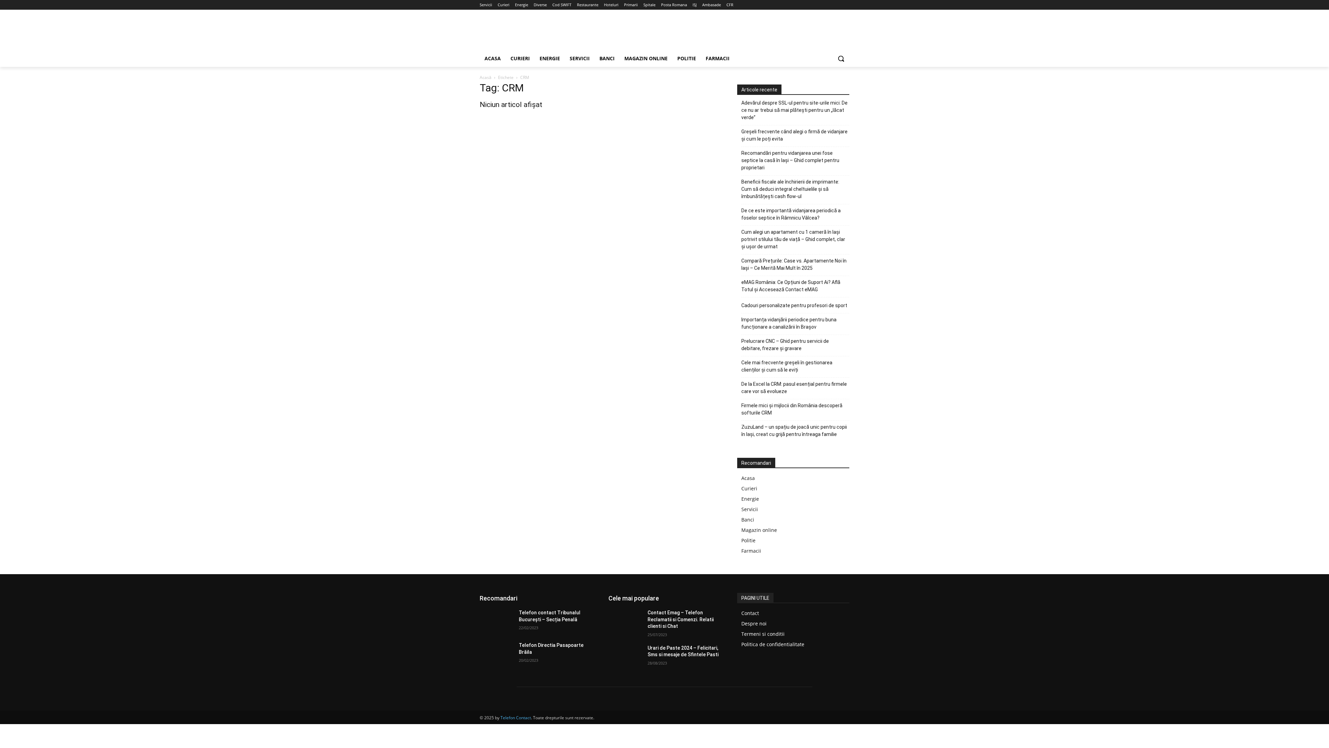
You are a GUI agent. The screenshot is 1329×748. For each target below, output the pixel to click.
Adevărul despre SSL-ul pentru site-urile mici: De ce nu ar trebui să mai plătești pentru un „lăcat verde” (794, 110)
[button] (841, 58)
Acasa (748, 478)
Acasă (485, 77)
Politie (748, 540)
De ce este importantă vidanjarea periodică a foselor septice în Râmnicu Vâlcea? (791, 214)
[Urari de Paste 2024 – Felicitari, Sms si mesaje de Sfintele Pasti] (625, 656)
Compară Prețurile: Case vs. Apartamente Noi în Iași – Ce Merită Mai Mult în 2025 (794, 264)
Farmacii (751, 550)
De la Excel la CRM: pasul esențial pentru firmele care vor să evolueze (794, 387)
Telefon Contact (515, 718)
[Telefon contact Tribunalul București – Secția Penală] (496, 621)
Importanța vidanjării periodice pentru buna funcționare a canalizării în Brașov (789, 323)
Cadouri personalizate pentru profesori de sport (794, 305)
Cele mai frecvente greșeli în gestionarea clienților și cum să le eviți (786, 366)
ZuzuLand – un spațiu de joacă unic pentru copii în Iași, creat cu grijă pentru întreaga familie (794, 430)
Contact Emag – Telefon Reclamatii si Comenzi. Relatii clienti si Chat (681, 619)
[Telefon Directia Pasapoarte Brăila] (496, 654)
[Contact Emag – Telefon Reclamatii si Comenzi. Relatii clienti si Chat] (625, 621)
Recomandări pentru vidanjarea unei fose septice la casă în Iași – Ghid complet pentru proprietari (790, 160)
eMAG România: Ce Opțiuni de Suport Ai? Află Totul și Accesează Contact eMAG (790, 285)
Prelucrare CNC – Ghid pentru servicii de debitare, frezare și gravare (785, 344)
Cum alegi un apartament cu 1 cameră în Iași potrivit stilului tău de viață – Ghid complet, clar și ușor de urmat (793, 239)
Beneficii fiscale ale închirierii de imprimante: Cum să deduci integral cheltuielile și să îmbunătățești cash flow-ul (790, 189)
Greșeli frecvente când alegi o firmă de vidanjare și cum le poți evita (794, 135)
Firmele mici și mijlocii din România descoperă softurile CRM (791, 409)
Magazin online (759, 530)
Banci (747, 519)
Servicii (749, 509)
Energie (750, 499)
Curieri (749, 488)
